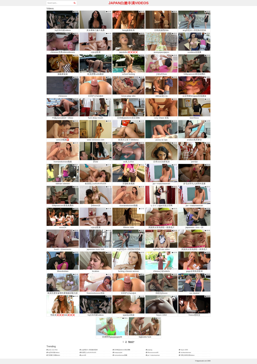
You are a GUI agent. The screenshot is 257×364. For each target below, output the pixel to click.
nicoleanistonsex (185, 352)
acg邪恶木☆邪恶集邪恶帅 (89, 350)
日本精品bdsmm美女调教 (122, 350)
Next (131, 341)
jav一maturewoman (153, 355)
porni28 (83, 355)
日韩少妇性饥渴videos (187, 355)
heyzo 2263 (184, 350)
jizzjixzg (149, 350)
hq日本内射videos (53, 352)
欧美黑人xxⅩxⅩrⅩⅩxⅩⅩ (88, 352)
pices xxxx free (53, 350)
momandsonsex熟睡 (120, 355)
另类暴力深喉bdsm (54, 355)
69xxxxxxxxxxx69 (152, 352)
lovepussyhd (118, 352)
